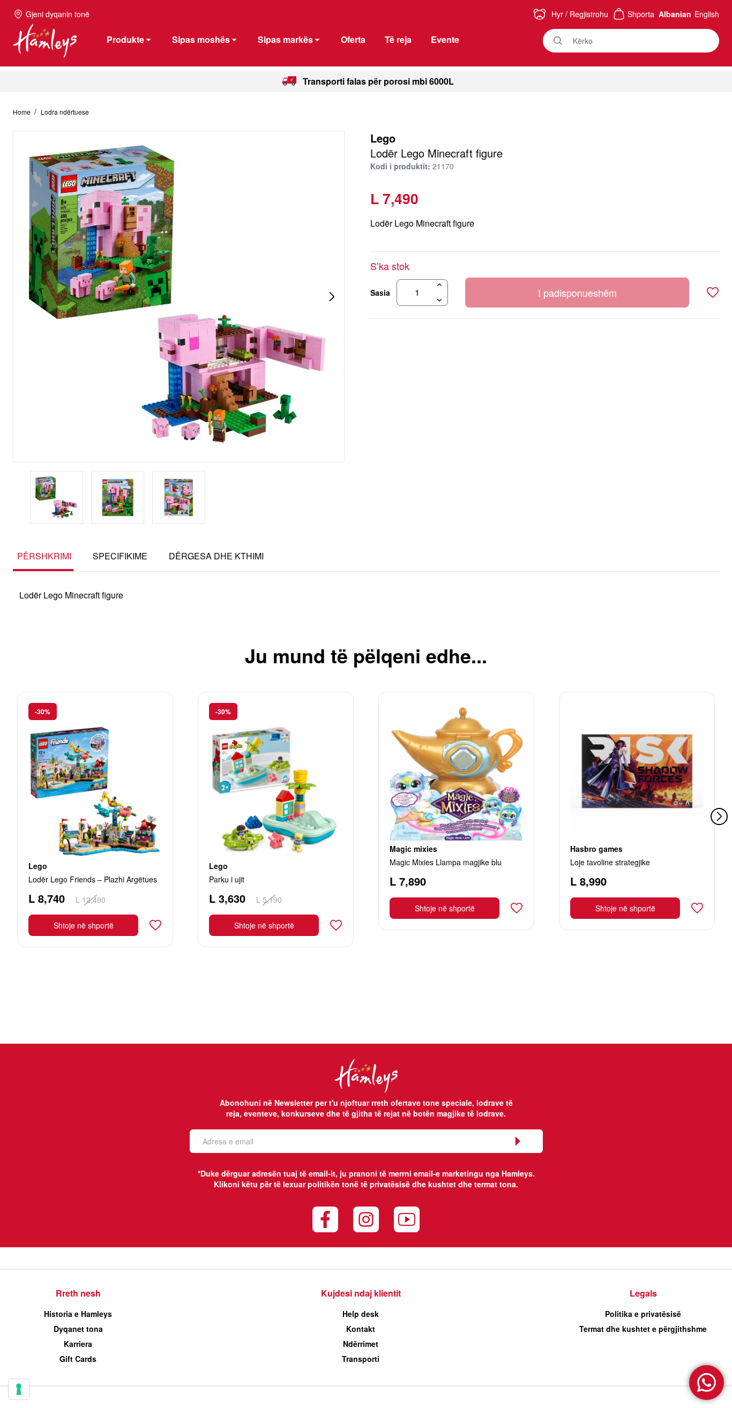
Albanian (675, 14)
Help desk (360, 1313)
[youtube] (407, 1219)
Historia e (78, 1313)
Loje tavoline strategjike (610, 862)
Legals (643, 1293)
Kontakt (360, 1328)
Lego (382, 138)
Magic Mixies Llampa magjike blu (446, 862)
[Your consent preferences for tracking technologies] (19, 1389)
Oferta (353, 39)
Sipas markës (285, 39)
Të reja (398, 39)
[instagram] (366, 1219)
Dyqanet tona (78, 1328)
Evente (445, 39)
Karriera (78, 1343)
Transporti (360, 1358)
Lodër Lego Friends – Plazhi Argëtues (92, 879)
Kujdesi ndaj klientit (361, 1293)
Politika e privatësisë (643, 1313)
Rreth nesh (78, 1293)
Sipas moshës (201, 39)
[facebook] (325, 1219)
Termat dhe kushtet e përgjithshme (643, 1328)
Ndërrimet (360, 1343)
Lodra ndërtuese (65, 111)
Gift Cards (77, 1358)
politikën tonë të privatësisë (359, 1184)
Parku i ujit (226, 879)
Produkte (125, 39)
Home (22, 111)
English (706, 14)
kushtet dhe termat (462, 1184)
